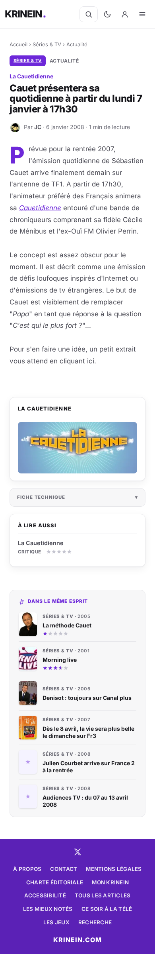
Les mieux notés (48, 909)
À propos (27, 869)
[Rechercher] (88, 14)
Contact (63, 869)
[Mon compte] (125, 14)
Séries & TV (47, 44)
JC (37, 127)
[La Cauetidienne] (77, 447)
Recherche (95, 922)
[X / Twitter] (77, 852)
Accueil (18, 44)
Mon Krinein (110, 882)
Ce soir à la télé (106, 909)
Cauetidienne (40, 208)
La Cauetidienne (41, 543)
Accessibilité (45, 895)
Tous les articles (103, 895)
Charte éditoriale (54, 882)
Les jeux (56, 922)
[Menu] (142, 14)
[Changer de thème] (107, 14)
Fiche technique (41, 497)
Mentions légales (113, 869)
